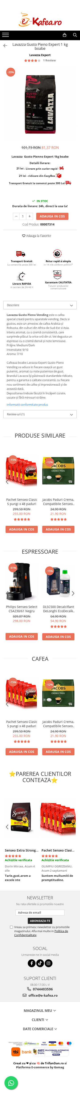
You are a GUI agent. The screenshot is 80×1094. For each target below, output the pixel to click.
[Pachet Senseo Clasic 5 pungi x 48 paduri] (22, 471)
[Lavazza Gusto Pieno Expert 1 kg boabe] (40, 104)
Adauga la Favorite (38, 236)
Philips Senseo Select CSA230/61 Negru (21, 609)
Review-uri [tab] (16, 414)
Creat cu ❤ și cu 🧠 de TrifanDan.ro (38, 1063)
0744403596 (42, 989)
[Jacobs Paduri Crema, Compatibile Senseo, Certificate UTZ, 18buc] (58, 470)
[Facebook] (32, 963)
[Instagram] (48, 963)
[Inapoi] (3, 46)
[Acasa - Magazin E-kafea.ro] (40, 19)
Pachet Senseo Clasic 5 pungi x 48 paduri (21, 501)
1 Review (49, 60)
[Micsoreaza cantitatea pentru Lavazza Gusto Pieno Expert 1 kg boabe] (16, 216)
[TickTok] (40, 963)
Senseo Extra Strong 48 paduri (28, 850)
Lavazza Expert (40, 55)
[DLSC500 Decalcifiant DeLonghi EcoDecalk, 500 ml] (58, 582)
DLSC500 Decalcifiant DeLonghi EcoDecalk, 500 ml (58, 609)
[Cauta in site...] (75, 35)
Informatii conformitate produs (27, 405)
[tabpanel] (40, 104)
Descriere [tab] (13, 305)
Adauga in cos (52, 216)
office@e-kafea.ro (43, 995)
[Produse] (6, 36)
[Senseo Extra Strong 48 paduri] (21, 818)
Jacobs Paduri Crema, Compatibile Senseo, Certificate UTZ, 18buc (58, 501)
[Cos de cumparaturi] (64, 35)
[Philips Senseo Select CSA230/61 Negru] (22, 582)
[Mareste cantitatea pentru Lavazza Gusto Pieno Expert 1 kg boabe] (29, 216)
